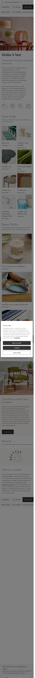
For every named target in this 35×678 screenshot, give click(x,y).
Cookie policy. (17, 338)
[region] (17, 339)
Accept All (16, 348)
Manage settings (17, 352)
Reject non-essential (16, 343)
